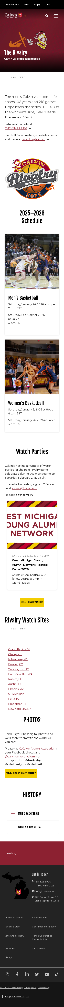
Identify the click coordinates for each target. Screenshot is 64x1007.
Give (48, 4)
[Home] (15, 12)
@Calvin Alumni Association (37, 748)
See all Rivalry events (32, 602)
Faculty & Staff (12, 926)
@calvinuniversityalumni (21, 756)
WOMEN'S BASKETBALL (30, 827)
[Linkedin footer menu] (27, 974)
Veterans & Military (14, 935)
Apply (37, 4)
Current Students (14, 917)
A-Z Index (10, 948)
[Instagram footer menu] (7, 974)
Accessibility (43, 987)
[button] (47, 15)
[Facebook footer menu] (17, 974)
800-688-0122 (46, 885)
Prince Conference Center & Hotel (42, 937)
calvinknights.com (33, 139)
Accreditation (39, 917)
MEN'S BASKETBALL (28, 813)
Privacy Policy (30, 987)
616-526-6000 (43, 881)
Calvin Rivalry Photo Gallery (21, 773)
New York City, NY (19, 708)
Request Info (12, 4)
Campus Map (39, 948)
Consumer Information (44, 926)
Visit (26, 4)
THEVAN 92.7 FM (16, 128)
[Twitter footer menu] (36, 974)
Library (8, 957)
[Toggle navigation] (55, 16)
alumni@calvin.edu (24, 488)
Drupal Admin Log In (17, 996)
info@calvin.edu (45, 891)
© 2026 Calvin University (11, 987)
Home (13, 77)
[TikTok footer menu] (56, 974)
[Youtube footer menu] (46, 974)
